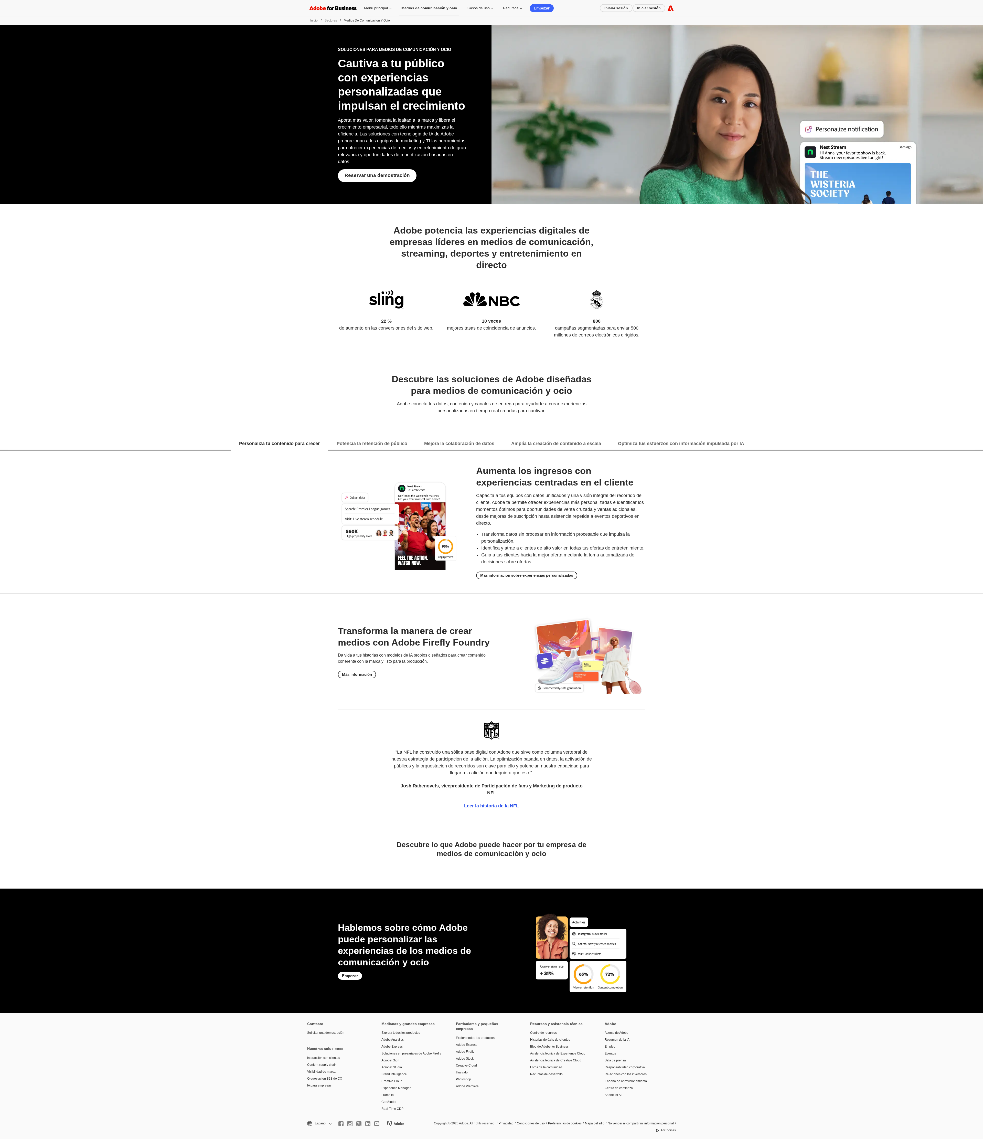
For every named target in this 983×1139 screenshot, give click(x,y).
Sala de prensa (615, 1060)
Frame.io (387, 1095)
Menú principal (376, 8)
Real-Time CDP (392, 1109)
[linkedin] (367, 1123)
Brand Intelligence (394, 1074)
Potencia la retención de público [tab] (372, 443)
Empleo (610, 1046)
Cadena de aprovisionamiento (626, 1081)
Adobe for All (613, 1095)
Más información (357, 674)
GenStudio (388, 1102)
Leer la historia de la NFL (491, 805)
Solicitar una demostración (325, 1033)
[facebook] (341, 1123)
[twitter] (358, 1123)
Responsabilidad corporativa (625, 1067)
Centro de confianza (619, 1088)
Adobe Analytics (392, 1039)
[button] (319, 1123)
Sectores (331, 20)
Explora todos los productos (400, 1033)
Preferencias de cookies (565, 1123)
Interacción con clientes (323, 1058)
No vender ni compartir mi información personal (641, 1123)
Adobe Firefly (465, 1051)
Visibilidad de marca (321, 1071)
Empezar (542, 8)
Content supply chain (322, 1065)
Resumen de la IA (617, 1039)
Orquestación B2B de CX (324, 1078)
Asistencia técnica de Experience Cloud (557, 1053)
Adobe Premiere (467, 1086)
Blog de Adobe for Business (549, 1046)
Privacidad (506, 1123)
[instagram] (349, 1123)
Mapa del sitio (594, 1123)
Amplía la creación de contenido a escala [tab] (556, 443)
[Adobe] (670, 8)
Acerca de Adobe (616, 1033)
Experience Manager (396, 1088)
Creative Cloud (391, 1081)
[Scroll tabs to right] (979, 443)
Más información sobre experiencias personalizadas (526, 575)
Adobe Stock (465, 1058)
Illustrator (462, 1072)
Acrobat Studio (391, 1067)
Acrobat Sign (390, 1060)
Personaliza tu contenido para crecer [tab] (279, 443)
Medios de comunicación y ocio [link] (429, 8)
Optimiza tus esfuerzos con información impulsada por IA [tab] (681, 443)
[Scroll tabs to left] (4, 443)
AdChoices (668, 1130)
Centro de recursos (543, 1033)
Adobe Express (392, 1046)
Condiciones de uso (531, 1123)
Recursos (510, 8)
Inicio (314, 20)
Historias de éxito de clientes (550, 1039)
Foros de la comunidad (546, 1067)
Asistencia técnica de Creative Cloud (555, 1060)
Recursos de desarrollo (546, 1074)
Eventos (610, 1053)
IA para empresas (319, 1085)
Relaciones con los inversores (626, 1074)
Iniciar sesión (616, 8)
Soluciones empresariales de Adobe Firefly (410, 1053)
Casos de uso (478, 8)
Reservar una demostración (377, 175)
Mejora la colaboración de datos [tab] (459, 443)
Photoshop (463, 1079)
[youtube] (376, 1123)
